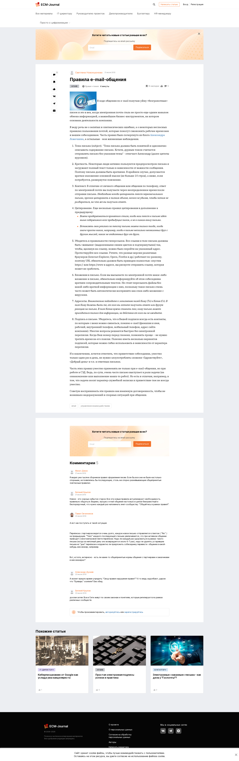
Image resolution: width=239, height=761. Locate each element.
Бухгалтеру (143, 13)
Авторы (112, 742)
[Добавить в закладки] (54, 82)
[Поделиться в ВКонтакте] (54, 96)
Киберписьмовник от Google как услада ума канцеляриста (58, 676)
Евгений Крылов (83, 492)
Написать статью (169, 4)
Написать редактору (119, 747)
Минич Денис (81, 471)
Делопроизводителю (121, 13)
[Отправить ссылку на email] (54, 110)
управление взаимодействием (95, 406)
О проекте (114, 724)
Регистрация (197, 4)
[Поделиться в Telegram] (54, 103)
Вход (185, 4)
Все (44, 13)
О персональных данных (120, 729)
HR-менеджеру (162, 13)
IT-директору (64, 13)
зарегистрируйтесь (133, 612)
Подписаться (142, 47)
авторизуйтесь (112, 612)
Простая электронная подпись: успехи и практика (115, 676)
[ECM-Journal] (56, 726)
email (74, 406)
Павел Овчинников (84, 513)
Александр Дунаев (84, 572)
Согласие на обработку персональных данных (120, 735)
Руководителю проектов (90, 13)
